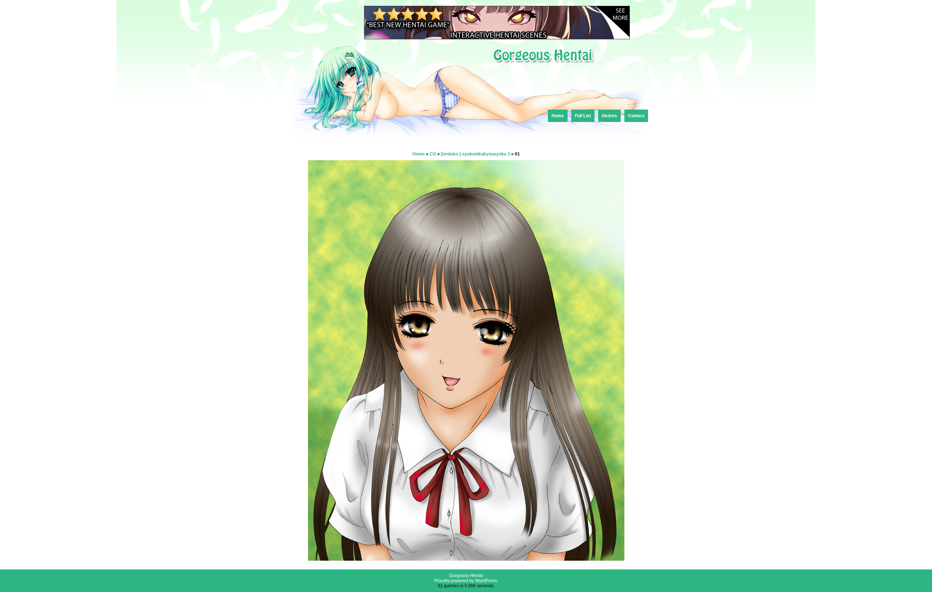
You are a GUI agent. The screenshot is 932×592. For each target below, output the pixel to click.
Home (558, 115)
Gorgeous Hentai (466, 575)
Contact (636, 115)
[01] (466, 559)
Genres (609, 115)
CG (433, 154)
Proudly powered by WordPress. (466, 580)
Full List (583, 115)
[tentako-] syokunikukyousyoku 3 (475, 154)
